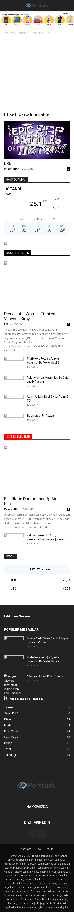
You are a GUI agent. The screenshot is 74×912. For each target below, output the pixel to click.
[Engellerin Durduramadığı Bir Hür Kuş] (37, 470)
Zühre (7, 324)
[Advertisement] (37, 74)
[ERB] (37, 140)
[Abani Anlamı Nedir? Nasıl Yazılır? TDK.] (14, 401)
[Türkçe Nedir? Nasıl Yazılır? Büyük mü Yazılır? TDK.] (14, 643)
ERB (7, 163)
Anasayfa (26, 849)
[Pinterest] (42, 834)
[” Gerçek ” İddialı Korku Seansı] (14, 686)
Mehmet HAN (11, 168)
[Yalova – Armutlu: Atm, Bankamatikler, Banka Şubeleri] (14, 540)
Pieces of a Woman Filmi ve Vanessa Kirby (29, 316)
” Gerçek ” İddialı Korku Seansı (45, 676)
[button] (6, 5)
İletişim (49, 849)
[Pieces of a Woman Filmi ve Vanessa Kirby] (37, 285)
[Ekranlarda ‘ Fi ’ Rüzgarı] (14, 420)
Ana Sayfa (9, 33)
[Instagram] (32, 834)
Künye (38, 849)
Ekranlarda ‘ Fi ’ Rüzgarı (41, 415)
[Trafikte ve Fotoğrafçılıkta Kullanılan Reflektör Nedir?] (14, 364)
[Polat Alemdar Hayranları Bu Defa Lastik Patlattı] (14, 382)
